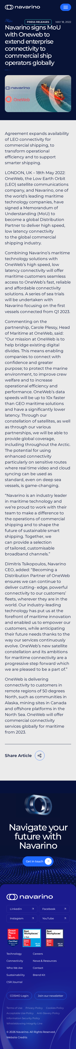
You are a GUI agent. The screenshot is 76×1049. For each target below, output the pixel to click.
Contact (38, 967)
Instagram (17, 918)
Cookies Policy (55, 1007)
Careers (38, 953)
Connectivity (14, 960)
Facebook (16, 768)
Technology (14, 953)
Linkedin (16, 908)
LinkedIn (40, 768)
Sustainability (15, 974)
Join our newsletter (50, 995)
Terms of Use (14, 1007)
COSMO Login (19, 995)
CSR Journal (14, 982)
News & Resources (45, 960)
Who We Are (14, 967)
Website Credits (16, 1037)
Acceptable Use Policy (20, 1013)
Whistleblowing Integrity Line (24, 1023)
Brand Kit (39, 974)
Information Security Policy (23, 1018)
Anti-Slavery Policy (48, 1013)
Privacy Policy (34, 1007)
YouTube (48, 918)
